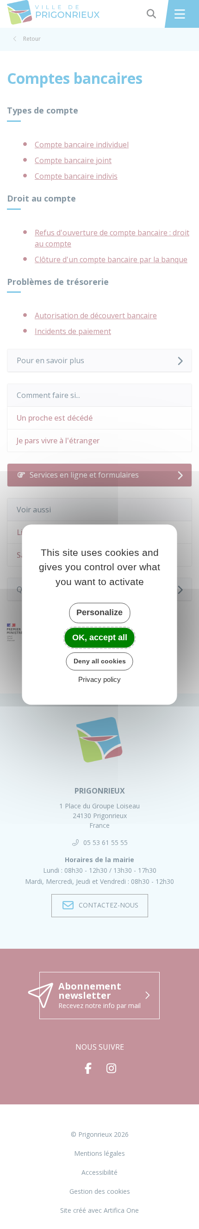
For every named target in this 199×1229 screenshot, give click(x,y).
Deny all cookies (100, 661)
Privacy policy (99, 679)
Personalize (99, 612)
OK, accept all (99, 637)
